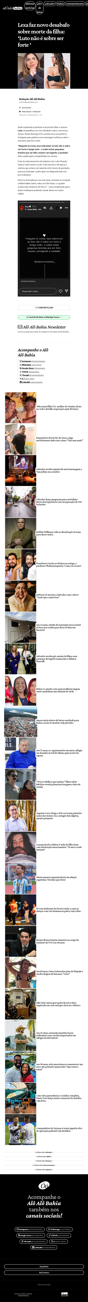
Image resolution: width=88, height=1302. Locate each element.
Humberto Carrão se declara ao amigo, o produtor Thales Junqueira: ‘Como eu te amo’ (58, 564)
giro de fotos (39, 8)
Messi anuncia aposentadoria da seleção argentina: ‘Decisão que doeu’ (56, 878)
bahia (60, 3)
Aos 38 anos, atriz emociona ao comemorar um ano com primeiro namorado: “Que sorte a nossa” (59, 1067)
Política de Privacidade (44, 1285)
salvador (50, 3)
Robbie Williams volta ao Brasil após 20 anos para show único (58, 533)
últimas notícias (29, 5)
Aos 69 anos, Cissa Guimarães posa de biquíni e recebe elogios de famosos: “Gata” (59, 972)
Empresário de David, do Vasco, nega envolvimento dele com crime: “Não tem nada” (59, 439)
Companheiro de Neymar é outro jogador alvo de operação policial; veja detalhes (59, 1129)
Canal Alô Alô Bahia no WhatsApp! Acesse (44, 317)
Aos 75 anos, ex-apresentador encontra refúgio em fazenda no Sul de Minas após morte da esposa (59, 753)
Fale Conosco (44, 1272)
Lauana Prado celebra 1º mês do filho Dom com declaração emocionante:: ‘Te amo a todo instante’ (59, 847)
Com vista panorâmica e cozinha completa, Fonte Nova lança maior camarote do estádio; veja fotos (58, 1098)
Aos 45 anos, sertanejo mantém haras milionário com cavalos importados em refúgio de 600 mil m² (56, 1035)
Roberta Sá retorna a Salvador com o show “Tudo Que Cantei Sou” (57, 596)
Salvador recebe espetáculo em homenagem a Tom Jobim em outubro (59, 470)
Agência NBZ (64, 1295)
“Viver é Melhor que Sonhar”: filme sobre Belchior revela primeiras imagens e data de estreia (58, 784)
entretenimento (75, 3)
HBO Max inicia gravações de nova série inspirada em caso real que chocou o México (58, 1004)
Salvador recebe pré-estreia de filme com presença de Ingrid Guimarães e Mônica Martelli (56, 659)
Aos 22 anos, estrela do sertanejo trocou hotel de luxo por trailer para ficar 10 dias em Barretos (58, 627)
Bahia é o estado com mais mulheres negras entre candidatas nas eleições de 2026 (58, 690)
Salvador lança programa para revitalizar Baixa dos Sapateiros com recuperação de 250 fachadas (59, 502)
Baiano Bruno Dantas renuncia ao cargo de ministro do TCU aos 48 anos (57, 941)
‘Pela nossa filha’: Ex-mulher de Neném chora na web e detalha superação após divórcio (58, 407)
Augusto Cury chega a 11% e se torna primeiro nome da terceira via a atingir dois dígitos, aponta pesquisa (59, 816)
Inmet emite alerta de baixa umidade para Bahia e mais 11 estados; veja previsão (57, 721)
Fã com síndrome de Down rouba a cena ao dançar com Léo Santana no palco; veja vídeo (58, 909)
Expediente (44, 1266)
